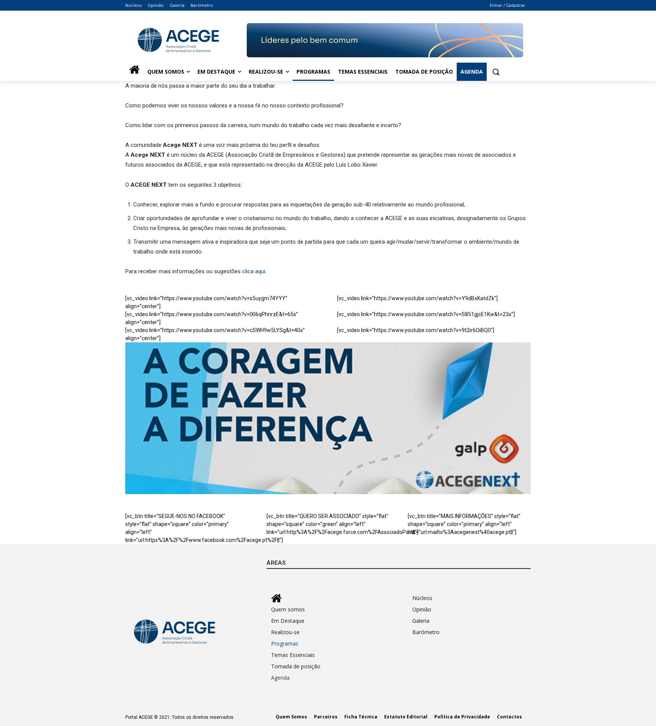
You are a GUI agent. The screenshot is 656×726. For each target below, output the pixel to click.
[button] (496, 72)
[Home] (134, 72)
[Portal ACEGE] (186, 40)
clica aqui (253, 271)
